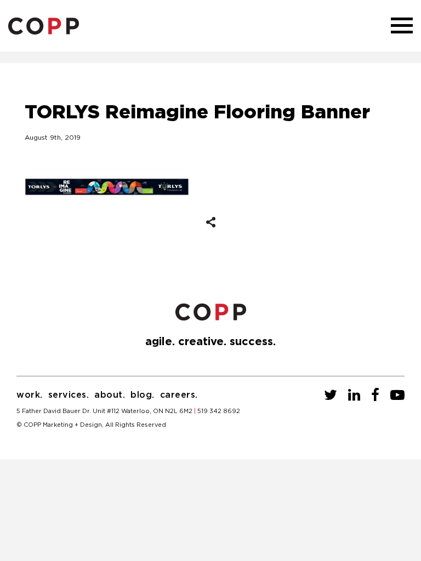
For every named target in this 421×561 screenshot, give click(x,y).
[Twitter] (330, 395)
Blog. (142, 395)
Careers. (179, 395)
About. (109, 395)
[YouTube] (397, 395)
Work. (29, 395)
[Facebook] (375, 395)
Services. (68, 395)
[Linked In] (354, 395)
